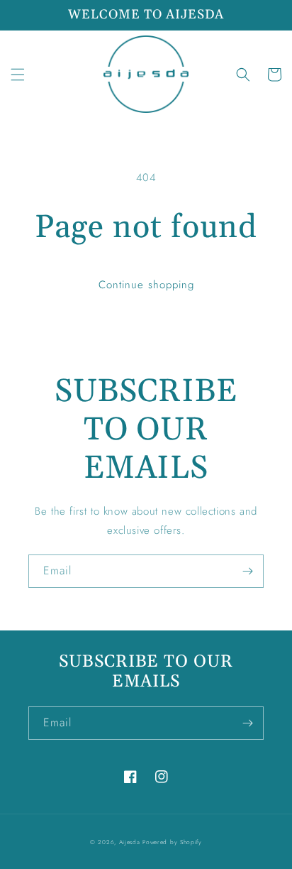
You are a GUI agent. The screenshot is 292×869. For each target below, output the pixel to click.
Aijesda (129, 842)
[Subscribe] (247, 571)
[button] (17, 74)
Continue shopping (146, 285)
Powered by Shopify (172, 842)
